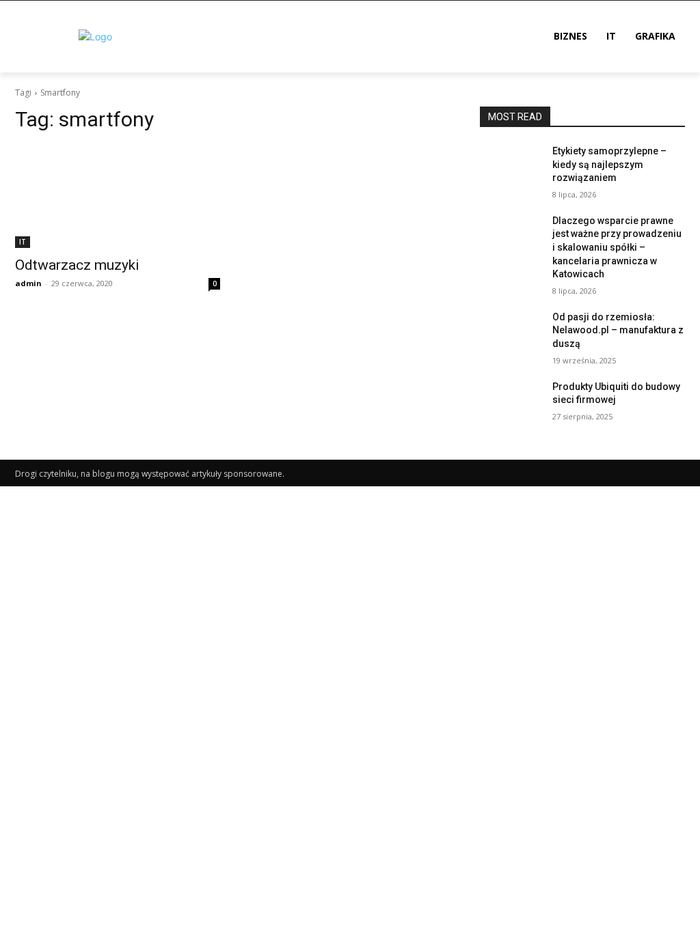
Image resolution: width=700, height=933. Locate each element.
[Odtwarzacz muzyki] (117, 196)
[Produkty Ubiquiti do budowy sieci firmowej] (510, 401)
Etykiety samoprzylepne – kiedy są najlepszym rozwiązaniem (609, 164)
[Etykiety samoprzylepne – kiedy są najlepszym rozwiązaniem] (510, 166)
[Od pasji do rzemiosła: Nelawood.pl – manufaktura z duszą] (510, 332)
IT (22, 242)
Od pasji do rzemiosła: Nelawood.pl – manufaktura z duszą (618, 330)
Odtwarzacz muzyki (77, 265)
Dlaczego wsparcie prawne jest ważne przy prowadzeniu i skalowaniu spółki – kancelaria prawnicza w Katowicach (617, 247)
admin (28, 283)
